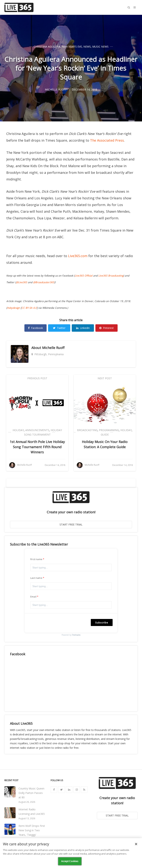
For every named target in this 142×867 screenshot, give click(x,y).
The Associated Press (107, 140)
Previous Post (37, 378)
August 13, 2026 (26, 818)
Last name (36, 578)
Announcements (37, 430)
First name (36, 559)
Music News (100, 46)
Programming (109, 430)
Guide (105, 434)
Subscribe (101, 622)
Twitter (61, 328)
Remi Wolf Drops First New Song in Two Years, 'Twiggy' (31, 830)
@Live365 (21, 282)
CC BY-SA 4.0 (29, 307)
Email (33, 596)
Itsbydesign (13, 307)
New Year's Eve (72, 46)
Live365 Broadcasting (110, 275)
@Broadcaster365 (43, 282)
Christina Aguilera (47, 46)
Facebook (37, 328)
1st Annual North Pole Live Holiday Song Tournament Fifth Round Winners (37, 446)
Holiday (18, 430)
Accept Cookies (70, 861)
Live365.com (77, 256)
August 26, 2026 (26, 802)
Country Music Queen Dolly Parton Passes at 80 (31, 793)
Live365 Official (83, 275)
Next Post (105, 378)
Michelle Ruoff (53, 347)
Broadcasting (87, 430)
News (87, 46)
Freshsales (76, 635)
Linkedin (85, 328)
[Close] (136, 844)
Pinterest (108, 328)
